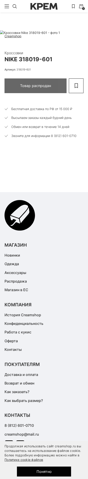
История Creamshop (23, 315)
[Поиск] (14, 6)
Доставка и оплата (21, 374)
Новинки (12, 255)
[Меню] (7, 6)
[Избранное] (73, 6)
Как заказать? (17, 391)
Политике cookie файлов (24, 460)
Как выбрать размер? (24, 400)
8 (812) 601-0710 (19, 425)
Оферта (11, 341)
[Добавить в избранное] (76, 85)
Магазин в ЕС (16, 290)
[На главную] (44, 6)
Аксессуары (15, 272)
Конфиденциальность (24, 323)
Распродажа (16, 281)
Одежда (12, 264)
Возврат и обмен (19, 383)
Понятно (44, 471)
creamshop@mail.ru (22, 434)
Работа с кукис (18, 332)
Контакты (13, 349)
